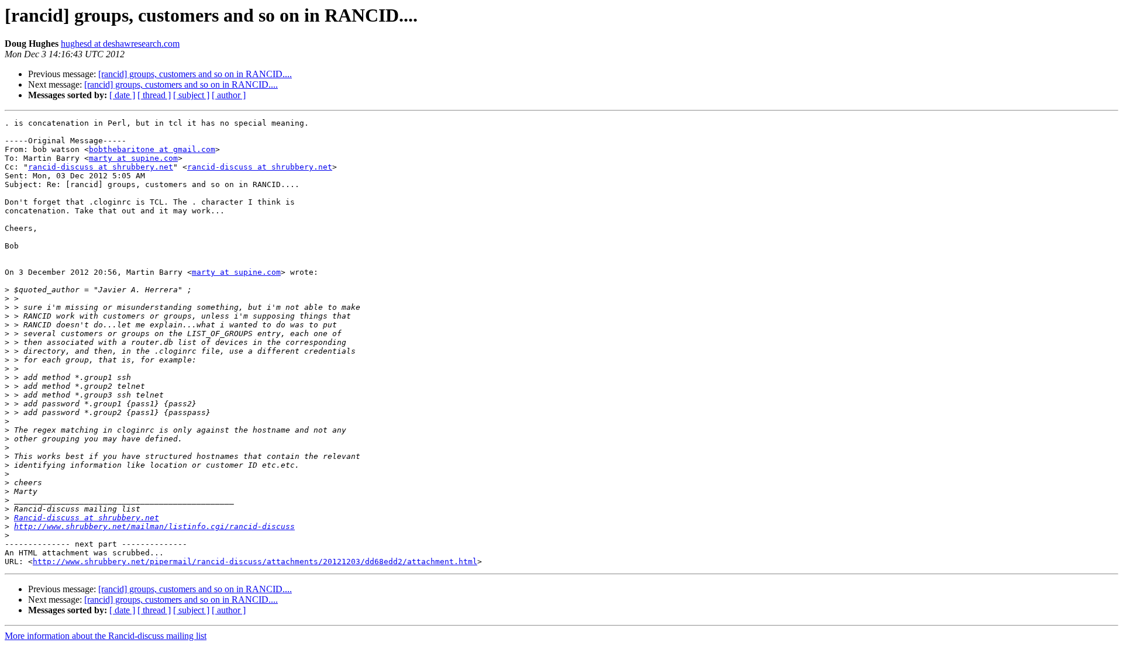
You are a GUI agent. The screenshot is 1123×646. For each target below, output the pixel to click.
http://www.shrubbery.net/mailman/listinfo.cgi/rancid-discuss (154, 526)
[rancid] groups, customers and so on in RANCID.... (195, 74)
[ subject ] (191, 95)
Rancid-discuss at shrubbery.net (86, 517)
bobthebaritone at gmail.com (152, 149)
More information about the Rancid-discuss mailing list (105, 636)
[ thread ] (154, 95)
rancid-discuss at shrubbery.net (100, 167)
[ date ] (122, 95)
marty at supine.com (133, 158)
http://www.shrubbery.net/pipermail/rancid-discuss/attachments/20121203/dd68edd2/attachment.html (255, 561)
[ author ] (229, 95)
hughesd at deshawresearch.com (120, 44)
